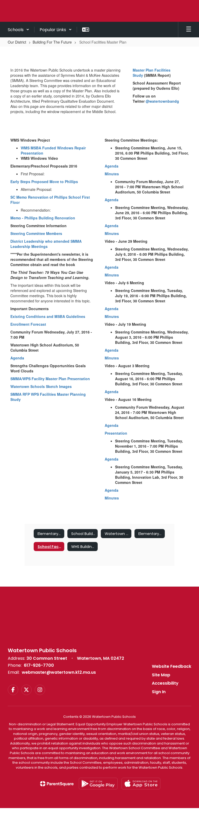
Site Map (161, 675)
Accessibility (165, 683)
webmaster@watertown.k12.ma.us (59, 672)
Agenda (17, 357)
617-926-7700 (39, 665)
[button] (18, 29)
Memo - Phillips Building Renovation (42, 217)
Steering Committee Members (36, 233)
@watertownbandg (162, 101)
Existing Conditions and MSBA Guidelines (47, 316)
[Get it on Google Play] (98, 783)
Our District (17, 42)
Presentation (116, 433)
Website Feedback (171, 666)
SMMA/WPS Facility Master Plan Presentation (50, 378)
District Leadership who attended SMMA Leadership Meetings (46, 244)
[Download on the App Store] (141, 783)
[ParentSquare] (57, 784)
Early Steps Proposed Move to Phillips (44, 181)
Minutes (112, 173)
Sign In (159, 692)
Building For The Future (52, 42)
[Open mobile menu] (188, 29)
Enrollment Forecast (28, 324)
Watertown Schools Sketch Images (41, 386)
